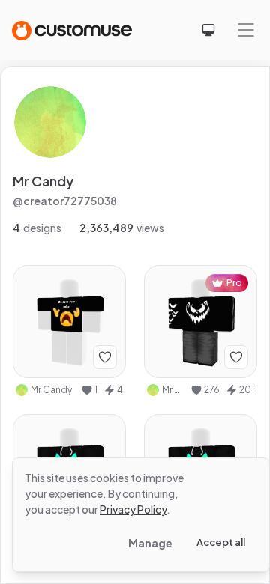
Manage (150, 543)
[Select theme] (208, 29)
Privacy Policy (133, 509)
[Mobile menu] (246, 30)
